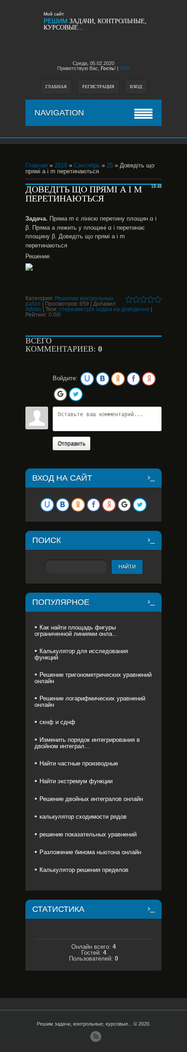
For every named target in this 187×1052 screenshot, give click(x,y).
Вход (136, 86)
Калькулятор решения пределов (83, 869)
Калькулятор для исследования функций (81, 654)
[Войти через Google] (60, 394)
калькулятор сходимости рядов (83, 816)
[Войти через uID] (87, 379)
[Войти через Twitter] (76, 394)
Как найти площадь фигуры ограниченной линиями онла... (76, 630)
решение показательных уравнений (88, 834)
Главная (56, 86)
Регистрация (98, 86)
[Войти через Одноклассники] (118, 379)
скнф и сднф (57, 722)
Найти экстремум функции (76, 781)
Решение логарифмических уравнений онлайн (89, 701)
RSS (125, 68)
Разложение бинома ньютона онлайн (90, 852)
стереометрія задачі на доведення (104, 309)
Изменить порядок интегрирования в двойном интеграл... (87, 743)
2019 (60, 165)
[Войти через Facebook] (133, 379)
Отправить (71, 443)
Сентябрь (87, 165)
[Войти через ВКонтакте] (102, 379)
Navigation (59, 112)
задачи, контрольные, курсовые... (95, 24)
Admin (33, 309)
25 (110, 165)
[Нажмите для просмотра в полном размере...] (93, 267)
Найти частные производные (78, 763)
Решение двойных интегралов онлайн (91, 798)
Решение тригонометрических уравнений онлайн (93, 678)
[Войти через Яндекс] (149, 379)
